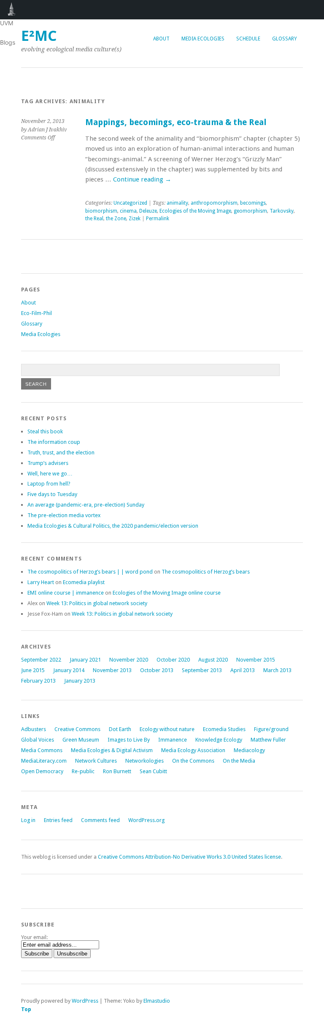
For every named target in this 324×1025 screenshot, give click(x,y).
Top (26, 1009)
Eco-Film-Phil (36, 313)
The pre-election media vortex (63, 515)
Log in (28, 820)
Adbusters (33, 729)
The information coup (53, 442)
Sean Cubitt (153, 771)
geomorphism (250, 211)
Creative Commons (77, 729)
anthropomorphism (214, 203)
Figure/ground (271, 729)
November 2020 (128, 660)
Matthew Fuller (268, 740)
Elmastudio (156, 1001)
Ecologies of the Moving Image (195, 211)
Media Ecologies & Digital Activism (112, 750)
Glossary (284, 39)
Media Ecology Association (193, 750)
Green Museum (80, 740)
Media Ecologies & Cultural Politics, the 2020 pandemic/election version (112, 526)
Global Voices (37, 740)
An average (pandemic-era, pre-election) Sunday (85, 505)
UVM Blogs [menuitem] (11, 9)
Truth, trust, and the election (60, 452)
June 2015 (33, 670)
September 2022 (41, 660)
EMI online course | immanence (65, 593)
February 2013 (38, 681)
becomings (253, 203)
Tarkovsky (282, 211)
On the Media (239, 761)
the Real (94, 219)
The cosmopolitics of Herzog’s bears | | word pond (90, 572)
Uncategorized (130, 203)
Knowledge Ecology (218, 740)
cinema (128, 211)
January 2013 (79, 681)
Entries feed (58, 820)
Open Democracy (42, 771)
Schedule (248, 39)
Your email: (34, 937)
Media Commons (41, 750)
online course (167, 593)
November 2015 (255, 660)
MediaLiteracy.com (44, 761)
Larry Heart (40, 582)
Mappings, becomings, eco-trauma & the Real (176, 122)
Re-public (83, 771)
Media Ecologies (202, 39)
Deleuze (148, 211)
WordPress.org (146, 820)
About (161, 39)
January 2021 (85, 660)
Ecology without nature (167, 729)
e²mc (39, 36)
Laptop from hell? (48, 483)
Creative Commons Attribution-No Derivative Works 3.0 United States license (189, 857)
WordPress (85, 1001)
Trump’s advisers (47, 463)
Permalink (157, 219)
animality (177, 203)
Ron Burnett (117, 771)
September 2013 (202, 670)
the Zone (116, 219)
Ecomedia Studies (224, 729)
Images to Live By (129, 740)
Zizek (134, 219)
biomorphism (101, 211)
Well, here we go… (50, 473)
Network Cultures (96, 761)
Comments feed (100, 820)
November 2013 (112, 670)
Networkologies (144, 761)
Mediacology (249, 750)
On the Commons (193, 761)
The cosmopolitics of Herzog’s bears (206, 572)
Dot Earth (120, 729)
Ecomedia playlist (84, 582)
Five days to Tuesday (52, 494)
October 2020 (173, 660)
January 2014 (68, 670)
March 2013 (277, 670)
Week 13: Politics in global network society (96, 603)
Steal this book (45, 431)
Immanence (172, 740)
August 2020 (213, 660)
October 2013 (156, 670)
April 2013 (242, 670)
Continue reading (142, 179)
